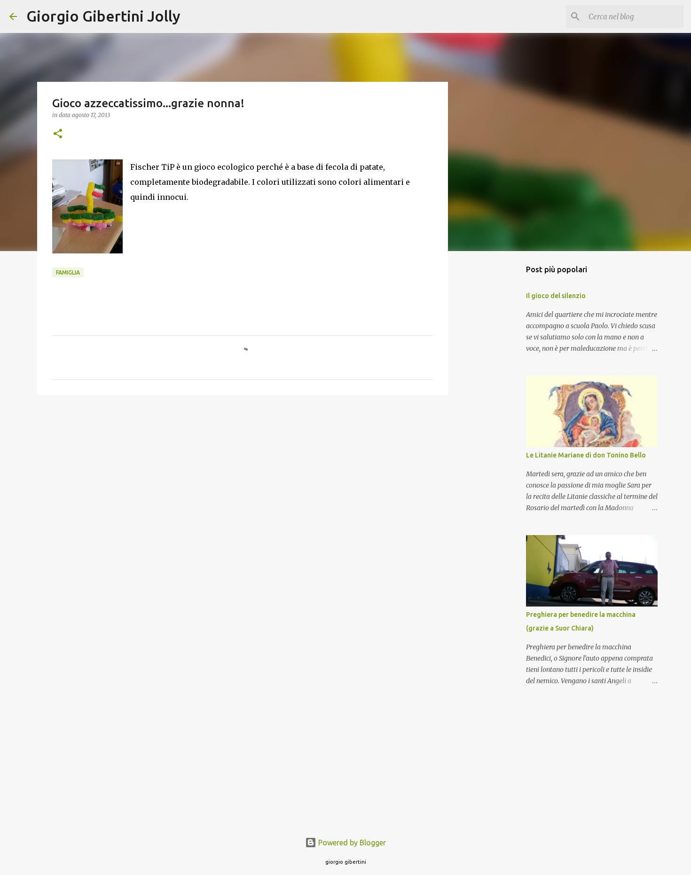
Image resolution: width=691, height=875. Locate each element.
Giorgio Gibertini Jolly (103, 16)
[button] (57, 134)
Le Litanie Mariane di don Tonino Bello (586, 455)
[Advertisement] (242, 475)
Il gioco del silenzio (556, 296)
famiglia (68, 272)
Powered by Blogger (351, 842)
